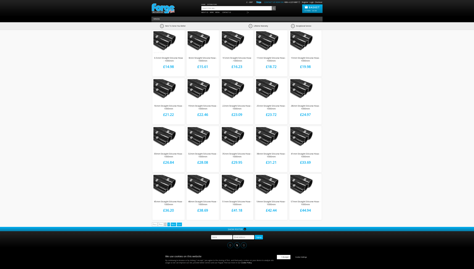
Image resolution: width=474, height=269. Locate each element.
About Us (204, 12)
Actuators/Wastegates (162, 23)
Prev (161, 224)
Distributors (212, 4)
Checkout (318, 2)
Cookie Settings (301, 257)
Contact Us (226, 12)
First (155, 224)
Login (311, 2)
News (212, 12)
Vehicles (156, 19)
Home (203, 4)
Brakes (156, 27)
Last (179, 224)
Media (217, 12)
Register (305, 2)
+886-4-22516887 (291, 2)
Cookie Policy (246, 262)
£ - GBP (249, 2)
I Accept (285, 257)
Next (173, 224)
